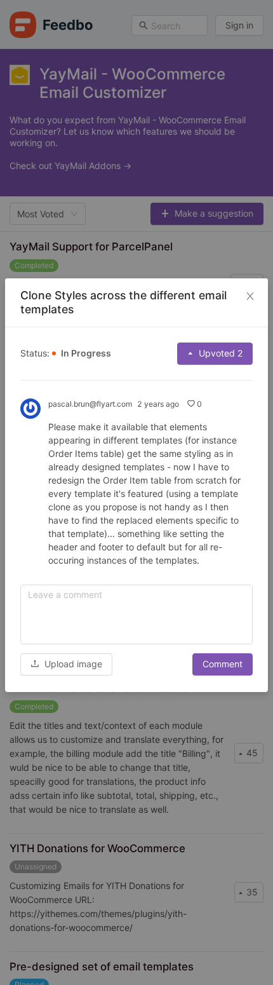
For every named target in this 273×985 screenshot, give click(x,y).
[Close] (250, 296)
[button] (66, 663)
